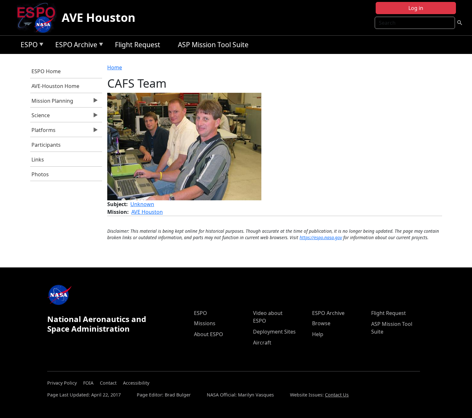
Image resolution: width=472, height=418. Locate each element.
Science (40, 117)
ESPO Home (46, 71)
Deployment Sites (274, 331)
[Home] (39, 18)
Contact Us (337, 395)
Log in (415, 8)
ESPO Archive (74, 45)
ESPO (27, 45)
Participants (46, 144)
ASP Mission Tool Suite (213, 44)
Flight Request (137, 44)
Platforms (43, 131)
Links (37, 159)
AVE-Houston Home (55, 86)
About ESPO (208, 334)
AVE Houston (98, 17)
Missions (204, 323)
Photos (40, 174)
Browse (321, 323)
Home (114, 67)
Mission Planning (52, 102)
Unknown (142, 204)
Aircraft (262, 342)
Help (317, 334)
